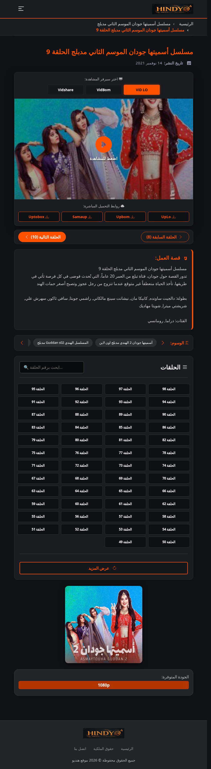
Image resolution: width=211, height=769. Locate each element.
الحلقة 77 (125, 452)
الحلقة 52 (81, 529)
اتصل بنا (80, 748)
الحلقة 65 (125, 491)
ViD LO (142, 89)
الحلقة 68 (81, 478)
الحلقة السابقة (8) (162, 237)
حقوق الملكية (103, 748)
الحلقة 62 (168, 503)
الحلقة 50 (168, 542)
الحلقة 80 (81, 440)
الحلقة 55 (38, 516)
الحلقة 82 (168, 440)
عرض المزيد (99, 568)
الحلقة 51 (38, 529)
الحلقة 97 (125, 389)
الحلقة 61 (125, 503)
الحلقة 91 (38, 401)
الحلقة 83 (38, 427)
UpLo (166, 216)
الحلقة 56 (81, 516)
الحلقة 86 (168, 427)
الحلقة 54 (168, 529)
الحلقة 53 (125, 529)
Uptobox (37, 216)
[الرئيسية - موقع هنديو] (172, 9)
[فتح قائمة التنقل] (21, 9)
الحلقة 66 (168, 491)
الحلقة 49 (125, 542)
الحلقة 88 (81, 414)
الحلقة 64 (81, 491)
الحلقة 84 (81, 427)
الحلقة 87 (38, 414)
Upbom (123, 216)
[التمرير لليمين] (162, 342)
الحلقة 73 (125, 465)
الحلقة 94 (168, 401)
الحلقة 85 (125, 427)
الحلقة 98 (168, 389)
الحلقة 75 (38, 452)
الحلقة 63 (38, 491)
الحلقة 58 (168, 516)
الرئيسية (127, 748)
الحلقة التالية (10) (45, 237)
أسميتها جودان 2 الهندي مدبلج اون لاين (126, 342)
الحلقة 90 (168, 414)
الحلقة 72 (81, 465)
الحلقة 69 (125, 478)
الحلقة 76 (81, 452)
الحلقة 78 (168, 452)
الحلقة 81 (125, 440)
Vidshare (65, 89)
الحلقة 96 (81, 389)
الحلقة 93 (125, 401)
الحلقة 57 (125, 516)
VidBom (104, 89)
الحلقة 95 (38, 389)
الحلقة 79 (38, 440)
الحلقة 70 (168, 478)
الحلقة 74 (168, 465)
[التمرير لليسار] (21, 342)
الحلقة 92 (81, 401)
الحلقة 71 (38, 465)
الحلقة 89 (125, 414)
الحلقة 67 (38, 478)
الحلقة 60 (81, 503)
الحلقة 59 (38, 503)
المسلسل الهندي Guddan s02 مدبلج (63, 342)
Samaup (80, 216)
